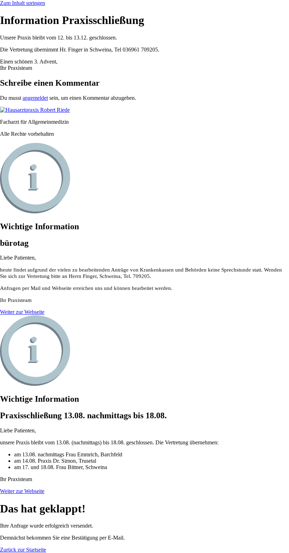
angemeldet (35, 98)
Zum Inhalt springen (22, 3)
